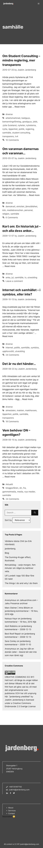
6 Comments (12, 217)
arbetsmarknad (13, 118)
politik (21, 129)
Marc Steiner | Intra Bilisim (17, 608)
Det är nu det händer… (19, 364)
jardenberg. (10, 548)
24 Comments (12, 355)
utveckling (32, 277)
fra (24, 488)
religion (5, 214)
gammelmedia (9, 491)
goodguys (27, 121)
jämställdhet (31, 206)
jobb (35, 121)
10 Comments (12, 140)
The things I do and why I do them (21, 583)
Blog (7, 553)
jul (12, 277)
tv (25, 277)
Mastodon (7, 816)
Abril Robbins (11, 626)
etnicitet (20, 206)
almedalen (11, 410)
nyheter (21, 125)
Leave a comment (14, 281)
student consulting (21, 132)
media (20, 491)
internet (9, 347)
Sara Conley (10, 641)
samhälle (6, 132)
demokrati (10, 206)
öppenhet (13, 129)
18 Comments (12, 421)
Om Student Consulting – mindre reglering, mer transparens (21, 60)
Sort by (8, 520)
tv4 (16, 136)
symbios (35, 347)
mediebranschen (15, 210)
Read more (20, 107)
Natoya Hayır (11, 618)
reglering (30, 129)
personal (28, 210)
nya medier (29, 491)
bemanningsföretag (11, 121)
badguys (26, 118)
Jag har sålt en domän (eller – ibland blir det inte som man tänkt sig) (21, 652)
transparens (8, 136)
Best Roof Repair (13, 634)
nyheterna (31, 125)
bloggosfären (12, 488)
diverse (9, 114)
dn (20, 488)
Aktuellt (9, 484)
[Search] (34, 513)
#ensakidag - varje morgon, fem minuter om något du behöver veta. (20, 568)
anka (8, 277)
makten (20, 410)
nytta (4, 129)
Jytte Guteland (9, 125)
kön (4, 210)
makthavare (31, 410)
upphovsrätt (8, 351)
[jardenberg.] (8, 3)
